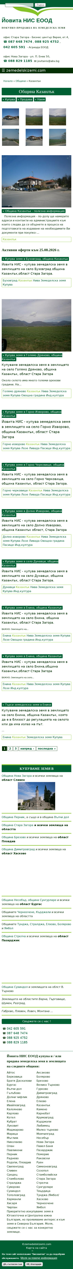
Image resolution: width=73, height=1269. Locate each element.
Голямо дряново (14, 391)
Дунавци (9, 587)
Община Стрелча (14, 936)
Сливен (12, 1170)
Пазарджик (44, 1150)
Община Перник (13, 817)
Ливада (34, 448)
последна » (47, 748)
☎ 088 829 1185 (17, 61)
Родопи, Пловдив (19, 1162)
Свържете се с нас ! (36, 1021)
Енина (7, 635)
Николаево (14, 1142)
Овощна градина (33, 395)
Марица (12, 1133)
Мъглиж (12, 1138)
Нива (36, 280)
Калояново (14, 1109)
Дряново (42, 1097)
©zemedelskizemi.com (36, 1244)
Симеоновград (46, 1166)
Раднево (13, 1158)
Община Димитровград (18, 849)
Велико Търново (48, 1084)
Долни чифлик (17, 1097)
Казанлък (9, 239)
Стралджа (37, 924)
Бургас (11, 1084)
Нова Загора (45, 1142)
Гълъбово (14, 1093)
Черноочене (25, 912)
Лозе (24, 448)
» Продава (24, 99)
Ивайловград (16, 1105)
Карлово (13, 1113)
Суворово (13, 1187)
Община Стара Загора (17, 825)
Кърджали (43, 912)
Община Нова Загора (17, 775)
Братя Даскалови (19, 1080)
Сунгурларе (44, 1187)
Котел (11, 1117)
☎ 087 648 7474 (17, 41)
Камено (41, 1109)
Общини (21, 81)
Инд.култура (55, 395)
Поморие (42, 1154)
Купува (8, 284)
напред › (27, 748)
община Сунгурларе (42, 900)
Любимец (43, 1125)
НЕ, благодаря (34, 1264)
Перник (12, 1154)
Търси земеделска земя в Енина (28, 704)
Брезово (42, 1080)
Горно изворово (14, 444)
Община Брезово (14, 837)
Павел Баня (44, 1146)
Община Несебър (14, 900)
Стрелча (42, 1182)
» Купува (9, 99)
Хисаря (12, 1203)
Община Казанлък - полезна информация (35, 211)
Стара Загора (46, 1178)
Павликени (14, 1150)
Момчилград (45, 1133)
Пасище (46, 448)
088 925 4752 (47, 41)
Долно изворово (14, 536)
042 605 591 (14, 47)
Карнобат (43, 1113)
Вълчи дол (61, 817)
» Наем (40, 99)
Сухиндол (13, 1191)
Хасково (42, 1199)
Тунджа (22, 924)
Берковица (14, 1076)
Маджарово (15, 1129)
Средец (12, 1174)
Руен (39, 1162)
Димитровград (46, 1093)
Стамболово (15, 1178)
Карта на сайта (36, 1247)
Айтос (11, 1072)
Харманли (14, 1199)
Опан (10, 1146)
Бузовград (10, 280)
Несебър (42, 1138)
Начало (8, 81)
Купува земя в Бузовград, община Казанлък (36, 259)
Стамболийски (46, 1174)
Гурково (42, 1089)
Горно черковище (15, 490)
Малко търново (47, 1129)
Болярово (64, 924)
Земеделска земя (53, 280)
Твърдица (43, 1191)
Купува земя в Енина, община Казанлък (33, 607)
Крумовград (44, 1117)
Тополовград (16, 1195)
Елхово (51, 924)
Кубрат (12, 1121)
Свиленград (15, 1166)
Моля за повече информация (39, 1258)
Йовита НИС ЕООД (27, 20)
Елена (11, 1101)
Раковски (43, 1158)
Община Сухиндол (15, 987)
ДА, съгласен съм (12, 1264)
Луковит (13, 1125)
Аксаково (43, 1072)
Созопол (42, 1170)
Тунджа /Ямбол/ (47, 1195)
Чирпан (12, 1207)
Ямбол (8, 928)
